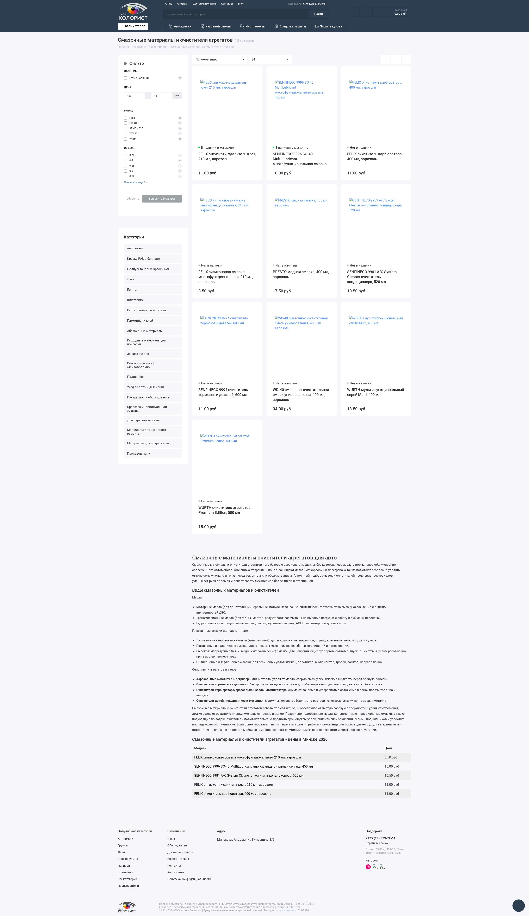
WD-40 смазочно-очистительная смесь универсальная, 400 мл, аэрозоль (301, 394)
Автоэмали (135, 248)
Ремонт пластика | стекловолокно (140, 365)
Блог (241, 3)
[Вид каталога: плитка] (385, 59)
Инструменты (255, 26)
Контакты (227, 3)
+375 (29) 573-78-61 (306, 3)
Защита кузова (331, 26)
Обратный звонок (377, 843)
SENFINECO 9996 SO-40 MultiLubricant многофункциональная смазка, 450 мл (300, 159)
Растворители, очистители (146, 310)
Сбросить (132, 198)
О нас (168, 3)
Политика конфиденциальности (189, 879)
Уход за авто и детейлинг (145, 387)
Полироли (124, 865)
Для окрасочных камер (144, 420)
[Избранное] (378, 12)
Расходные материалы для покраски (147, 342)
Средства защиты (293, 26)
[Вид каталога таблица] (406, 59)
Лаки (131, 279)
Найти (318, 14)
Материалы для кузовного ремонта (146, 431)
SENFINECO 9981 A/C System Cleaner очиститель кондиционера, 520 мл (372, 277)
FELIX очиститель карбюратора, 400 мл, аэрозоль (375, 156)
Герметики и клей (140, 320)
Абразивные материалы (145, 331)
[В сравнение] (249, 72)
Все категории (127, 879)
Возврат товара (178, 858)
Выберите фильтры (162, 198)
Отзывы (182, 3)
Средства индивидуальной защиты (147, 408)
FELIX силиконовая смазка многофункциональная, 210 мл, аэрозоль (225, 277)
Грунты (132, 290)
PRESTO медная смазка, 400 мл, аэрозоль (301, 274)
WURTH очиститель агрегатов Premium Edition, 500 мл (224, 510)
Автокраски (182, 26)
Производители (138, 453)
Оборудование (177, 845)
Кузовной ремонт (218, 26)
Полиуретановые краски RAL (148, 269)
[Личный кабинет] (355, 12)
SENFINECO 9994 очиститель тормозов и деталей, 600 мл (223, 392)
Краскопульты (128, 858)
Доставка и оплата (204, 3)
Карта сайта (175, 872)
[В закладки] (256, 72)
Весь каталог (135, 26)
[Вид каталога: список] (396, 59)
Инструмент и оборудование (148, 397)
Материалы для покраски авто (149, 443)
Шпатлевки (135, 300)
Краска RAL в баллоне (143, 259)
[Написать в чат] (518, 905)
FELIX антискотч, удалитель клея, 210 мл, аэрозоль (227, 156)
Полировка (135, 377)
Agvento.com (286, 910)
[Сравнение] (366, 12)
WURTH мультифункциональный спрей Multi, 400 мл (375, 392)
